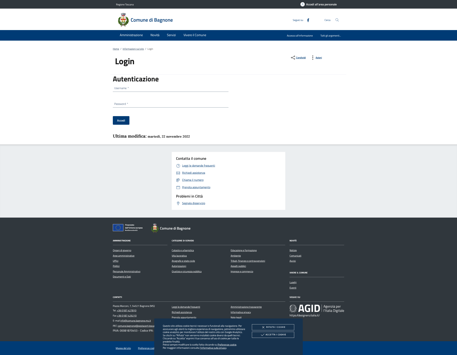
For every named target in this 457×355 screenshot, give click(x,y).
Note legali (236, 317)
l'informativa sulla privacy (213, 348)
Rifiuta (275, 327)
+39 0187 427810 (126, 310)
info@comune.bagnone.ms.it (135, 321)
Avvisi (293, 261)
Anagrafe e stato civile (183, 261)
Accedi (121, 120)
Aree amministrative (123, 256)
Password (121, 104)
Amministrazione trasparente (246, 307)
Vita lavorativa (179, 256)
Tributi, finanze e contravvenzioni (248, 261)
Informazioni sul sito (133, 49)
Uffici (115, 261)
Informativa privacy (241, 312)
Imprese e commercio (242, 271)
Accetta (276, 334)
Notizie (293, 250)
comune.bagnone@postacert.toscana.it (138, 326)
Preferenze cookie (227, 344)
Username (121, 88)
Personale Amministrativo (126, 271)
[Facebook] (306, 19)
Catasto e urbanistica (183, 250)
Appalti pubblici (238, 266)
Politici (116, 266)
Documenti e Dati (122, 277)
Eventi (293, 288)
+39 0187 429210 (127, 316)
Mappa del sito (123, 348)
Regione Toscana (125, 4)
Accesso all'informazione (300, 35)
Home (116, 49)
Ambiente (236, 256)
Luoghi (293, 282)
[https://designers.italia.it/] (317, 308)
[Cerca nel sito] (337, 20)
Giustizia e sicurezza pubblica (187, 271)
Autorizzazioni (179, 266)
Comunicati (295, 256)
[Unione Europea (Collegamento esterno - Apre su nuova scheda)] (129, 228)
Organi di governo (122, 250)
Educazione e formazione (244, 250)
